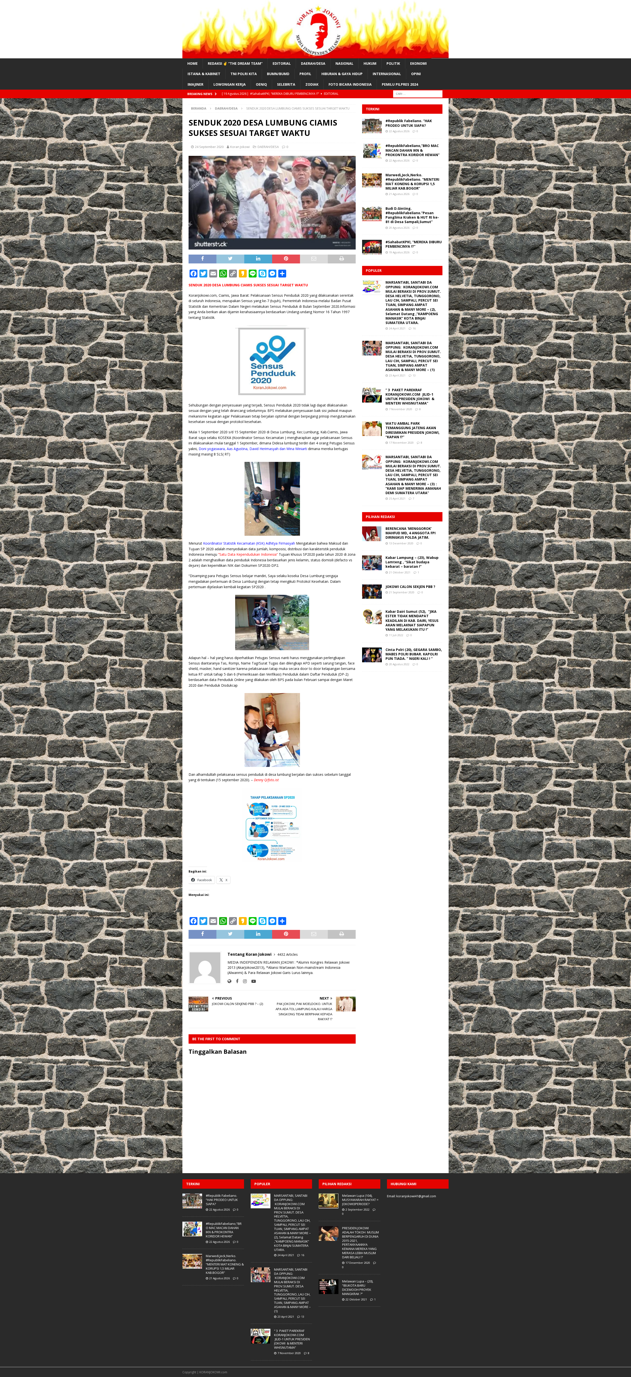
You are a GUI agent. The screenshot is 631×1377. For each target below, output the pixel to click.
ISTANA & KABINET (204, 73)
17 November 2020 (401, 442)
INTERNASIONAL (387, 73)
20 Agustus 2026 (399, 227)
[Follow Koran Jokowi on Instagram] (243, 981)
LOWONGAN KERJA (229, 84)
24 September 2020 (209, 147)
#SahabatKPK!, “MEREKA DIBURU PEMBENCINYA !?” (414, 244)
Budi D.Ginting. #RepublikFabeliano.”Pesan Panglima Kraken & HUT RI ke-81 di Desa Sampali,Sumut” (412, 215)
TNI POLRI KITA (243, 73)
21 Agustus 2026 (399, 194)
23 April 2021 (397, 375)
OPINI (416, 73)
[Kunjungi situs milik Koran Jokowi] (229, 981)
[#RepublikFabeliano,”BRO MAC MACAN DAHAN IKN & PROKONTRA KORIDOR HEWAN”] (372, 151)
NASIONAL (344, 63)
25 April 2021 (397, 498)
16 (414, 328)
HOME (192, 63)
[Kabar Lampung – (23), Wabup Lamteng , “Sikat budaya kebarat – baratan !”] (372, 562)
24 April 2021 (397, 328)
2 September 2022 (357, 1209)
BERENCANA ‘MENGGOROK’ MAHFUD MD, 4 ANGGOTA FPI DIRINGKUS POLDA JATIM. (411, 533)
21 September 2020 (401, 592)
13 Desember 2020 (401, 543)
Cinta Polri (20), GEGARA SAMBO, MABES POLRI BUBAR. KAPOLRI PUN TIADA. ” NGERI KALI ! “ (414, 654)
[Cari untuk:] (417, 93)
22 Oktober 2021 (356, 1299)
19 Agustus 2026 (399, 252)
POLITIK (393, 63)
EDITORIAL (282, 63)
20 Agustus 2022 (399, 664)
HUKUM (370, 63)
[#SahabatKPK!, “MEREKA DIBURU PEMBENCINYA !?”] (372, 247)
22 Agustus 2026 (399, 131)
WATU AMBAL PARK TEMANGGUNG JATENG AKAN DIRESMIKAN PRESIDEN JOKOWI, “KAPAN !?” (412, 430)
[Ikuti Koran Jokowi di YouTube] (252, 981)
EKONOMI (418, 63)
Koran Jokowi (240, 147)
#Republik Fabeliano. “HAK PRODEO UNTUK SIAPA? (409, 123)
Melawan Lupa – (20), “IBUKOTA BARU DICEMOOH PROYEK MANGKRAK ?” (357, 1287)
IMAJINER (195, 84)
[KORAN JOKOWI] (315, 55)
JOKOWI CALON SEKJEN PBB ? (410, 586)
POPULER (374, 270)
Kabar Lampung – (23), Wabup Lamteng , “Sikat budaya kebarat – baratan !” (412, 562)
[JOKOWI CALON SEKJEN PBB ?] (372, 591)
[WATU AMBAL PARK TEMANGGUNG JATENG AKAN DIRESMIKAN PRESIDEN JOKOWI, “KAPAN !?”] (372, 428)
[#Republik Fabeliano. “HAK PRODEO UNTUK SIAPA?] (372, 126)
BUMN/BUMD (278, 73)
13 (414, 375)
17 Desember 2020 (358, 1262)
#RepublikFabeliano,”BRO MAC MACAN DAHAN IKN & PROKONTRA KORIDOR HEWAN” (412, 150)
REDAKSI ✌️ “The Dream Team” (235, 63)
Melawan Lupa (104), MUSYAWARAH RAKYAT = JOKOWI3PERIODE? (360, 1199)
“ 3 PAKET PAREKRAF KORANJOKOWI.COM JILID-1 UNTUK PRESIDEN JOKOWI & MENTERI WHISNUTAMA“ (410, 397)
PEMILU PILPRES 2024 (400, 84)
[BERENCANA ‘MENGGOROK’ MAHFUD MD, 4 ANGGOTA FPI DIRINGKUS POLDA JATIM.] (372, 533)
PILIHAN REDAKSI (380, 516)
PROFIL (305, 73)
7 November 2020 (400, 409)
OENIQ (261, 84)
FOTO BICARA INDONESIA (350, 84)
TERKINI (372, 109)
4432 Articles (287, 954)
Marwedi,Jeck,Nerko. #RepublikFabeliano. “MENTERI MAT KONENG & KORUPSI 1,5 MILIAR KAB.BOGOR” (412, 182)
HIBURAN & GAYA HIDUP (342, 73)
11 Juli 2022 (396, 635)
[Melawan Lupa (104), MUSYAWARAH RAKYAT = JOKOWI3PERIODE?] (328, 1201)
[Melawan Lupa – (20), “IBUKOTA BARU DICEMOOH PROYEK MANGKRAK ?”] (328, 1286)
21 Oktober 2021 (399, 572)
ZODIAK (311, 84)
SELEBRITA (286, 84)
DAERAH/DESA (313, 63)
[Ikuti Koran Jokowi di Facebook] (235, 981)
